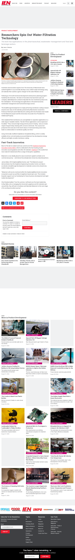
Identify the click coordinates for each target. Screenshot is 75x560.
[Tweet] (14, 203)
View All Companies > (62, 111)
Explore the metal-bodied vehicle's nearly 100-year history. (37, 462)
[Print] (2, 203)
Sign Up (5, 531)
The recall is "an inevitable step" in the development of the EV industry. (60, 460)
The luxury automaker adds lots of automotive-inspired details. (10, 430)
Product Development (9, 30)
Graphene (34, 150)
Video (40, 257)
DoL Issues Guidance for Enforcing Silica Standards (9, 262)
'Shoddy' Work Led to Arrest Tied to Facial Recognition (27, 262)
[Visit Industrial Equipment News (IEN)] (26, 509)
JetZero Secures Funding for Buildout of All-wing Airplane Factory (56, 82)
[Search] (68, 3)
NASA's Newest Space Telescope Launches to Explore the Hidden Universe (57, 92)
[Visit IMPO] (37, 509)
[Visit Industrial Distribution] (48, 509)
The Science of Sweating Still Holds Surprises (12, 487)
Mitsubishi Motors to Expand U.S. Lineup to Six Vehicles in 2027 (60, 427)
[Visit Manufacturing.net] (59, 509)
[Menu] (72, 3)
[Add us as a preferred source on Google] (22, 203)
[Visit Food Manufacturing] (16, 509)
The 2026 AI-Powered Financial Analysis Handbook (11, 339)
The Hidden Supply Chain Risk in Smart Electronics (60, 397)
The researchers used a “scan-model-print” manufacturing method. (61, 490)
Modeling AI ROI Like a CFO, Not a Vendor (57, 63)
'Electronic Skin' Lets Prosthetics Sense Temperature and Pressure (60, 487)
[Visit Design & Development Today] (5, 509)
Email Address (26, 220)
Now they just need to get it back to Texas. (37, 342)
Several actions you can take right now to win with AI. (12, 342)
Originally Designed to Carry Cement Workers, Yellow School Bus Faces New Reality (37, 457)
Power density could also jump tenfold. (60, 372)
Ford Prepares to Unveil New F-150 (46, 260)
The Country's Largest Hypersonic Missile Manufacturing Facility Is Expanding (36, 488)
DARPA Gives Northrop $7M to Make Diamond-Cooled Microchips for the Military (61, 368)
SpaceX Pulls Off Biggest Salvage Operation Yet (55, 72)
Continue (45, 556)
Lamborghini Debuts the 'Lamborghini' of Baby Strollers (11, 427)
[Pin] (18, 203)
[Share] (6, 203)
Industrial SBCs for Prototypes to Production (36, 427)
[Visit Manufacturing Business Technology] (69, 509)
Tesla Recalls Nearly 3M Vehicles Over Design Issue (60, 457)
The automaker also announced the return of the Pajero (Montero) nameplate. (61, 430)
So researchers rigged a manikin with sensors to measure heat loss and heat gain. (11, 491)
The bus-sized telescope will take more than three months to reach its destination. (37, 372)
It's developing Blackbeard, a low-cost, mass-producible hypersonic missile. (36, 492)
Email (2, 524)
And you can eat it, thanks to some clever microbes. (12, 401)
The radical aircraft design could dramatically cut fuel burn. (9, 371)
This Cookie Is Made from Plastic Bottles (11, 397)
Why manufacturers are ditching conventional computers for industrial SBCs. (36, 431)
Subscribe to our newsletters (25, 198)
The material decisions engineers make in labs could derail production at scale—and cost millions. (61, 402)
